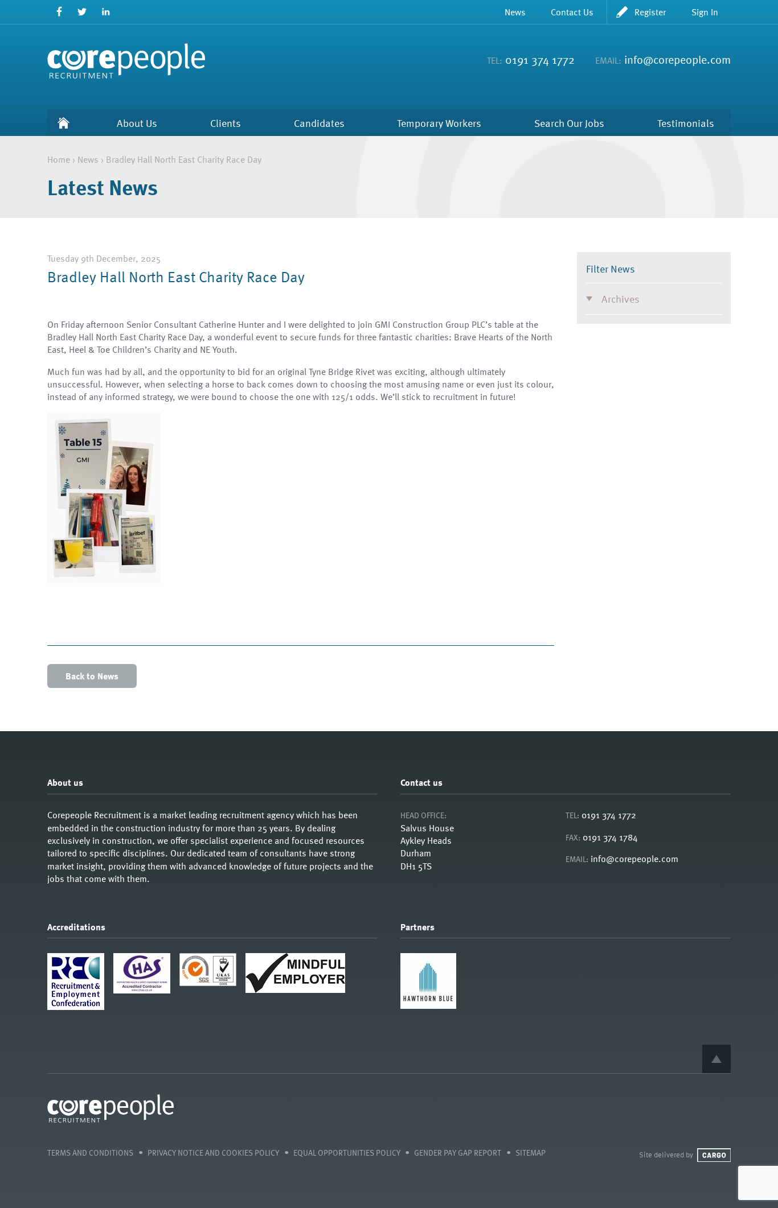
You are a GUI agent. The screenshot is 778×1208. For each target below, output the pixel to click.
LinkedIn (105, 11)
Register (650, 12)
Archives (620, 298)
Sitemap (530, 1152)
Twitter (82, 11)
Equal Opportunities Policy (346, 1152)
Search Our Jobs (569, 122)
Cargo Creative (714, 1155)
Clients (225, 122)
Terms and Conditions (90, 1152)
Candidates (319, 122)
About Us (137, 122)
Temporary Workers (439, 122)
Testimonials (685, 122)
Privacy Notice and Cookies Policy (213, 1152)
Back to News (91, 676)
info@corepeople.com (677, 59)
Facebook (59, 11)
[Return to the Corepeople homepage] (126, 61)
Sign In (704, 12)
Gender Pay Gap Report (457, 1152)
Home (63, 122)
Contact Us (572, 12)
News (515, 12)
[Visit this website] (428, 1005)
